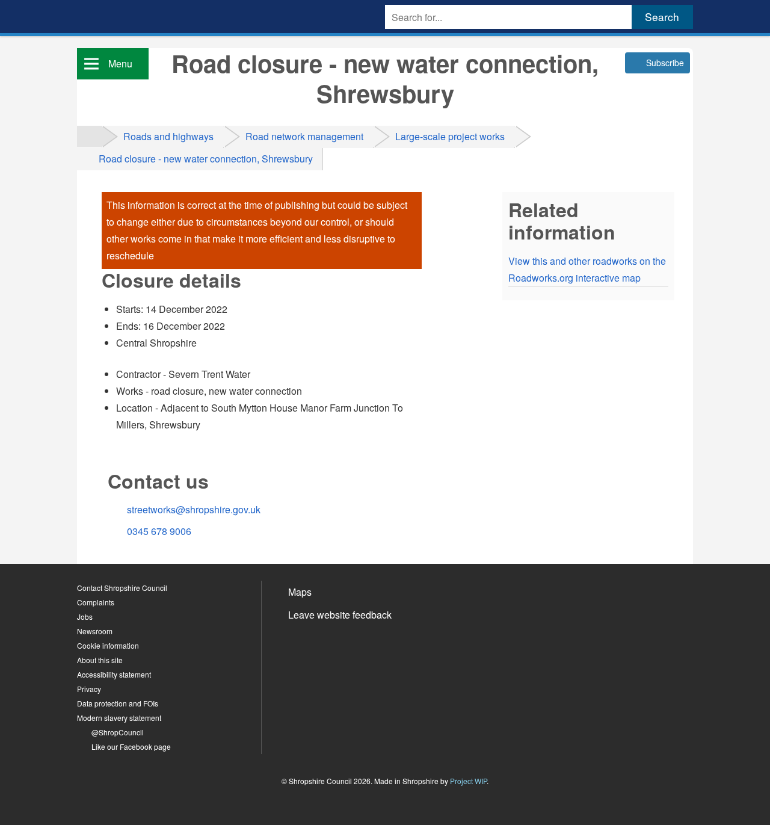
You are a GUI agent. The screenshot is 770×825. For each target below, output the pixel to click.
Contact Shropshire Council (122, 587)
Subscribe (665, 63)
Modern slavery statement (119, 717)
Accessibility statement (114, 674)
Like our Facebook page (131, 746)
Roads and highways (168, 136)
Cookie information (108, 645)
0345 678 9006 (159, 531)
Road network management (304, 136)
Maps (300, 592)
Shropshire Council (119, 23)
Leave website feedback (340, 615)
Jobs (85, 616)
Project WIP (468, 781)
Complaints (95, 602)
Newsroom (94, 631)
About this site (100, 660)
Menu (120, 63)
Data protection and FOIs (117, 703)
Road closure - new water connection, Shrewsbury (206, 158)
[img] (89, 136)
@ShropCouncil (117, 732)
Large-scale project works (450, 136)
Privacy (89, 689)
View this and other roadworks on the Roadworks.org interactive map (587, 269)
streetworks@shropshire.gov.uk (193, 509)
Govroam (316, 651)
